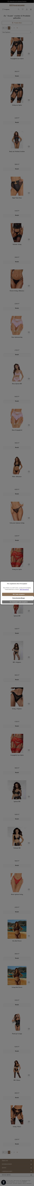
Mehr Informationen (24, 589)
